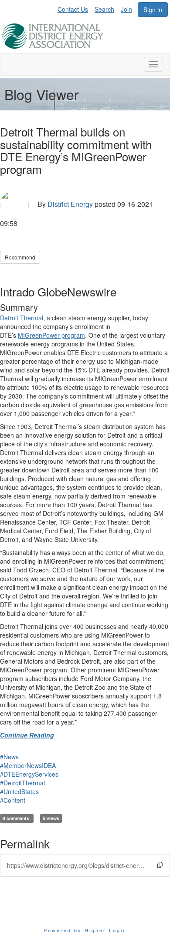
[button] (159, 865)
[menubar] (97, 7)
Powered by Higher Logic (85, 930)
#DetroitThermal (22, 782)
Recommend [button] (20, 257)
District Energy (70, 204)
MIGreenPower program (51, 335)
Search (104, 9)
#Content (12, 800)
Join (126, 9)
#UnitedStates (19, 791)
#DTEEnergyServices (29, 774)
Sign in (152, 9)
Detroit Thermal (21, 317)
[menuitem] (75, 7)
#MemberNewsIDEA (28, 765)
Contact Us (73, 9)
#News (9, 756)
